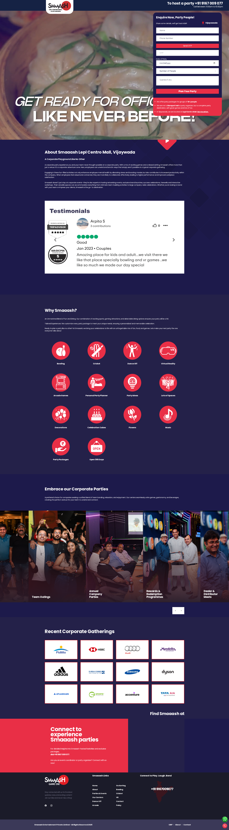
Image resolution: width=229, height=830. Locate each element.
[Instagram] (51, 805)
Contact (119, 801)
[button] (175, 610)
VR (117, 797)
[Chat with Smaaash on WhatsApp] (225, 819)
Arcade (95, 805)
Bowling (119, 789)
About (95, 789)
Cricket (119, 793)
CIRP (170, 825)
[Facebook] (46, 805)
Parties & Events (99, 793)
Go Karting (121, 785)
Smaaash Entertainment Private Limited (52, 825)
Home (94, 785)
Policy (118, 805)
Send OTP (187, 45)
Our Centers (97, 797)
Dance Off (96, 801)
